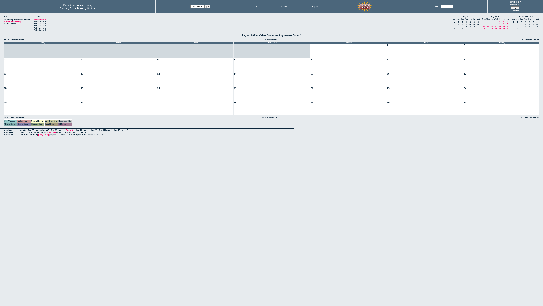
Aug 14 (102, 130)
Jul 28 (43, 132)
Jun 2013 (24, 134)
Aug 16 (117, 130)
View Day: (8, 130)
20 (478, 25)
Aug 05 (31, 130)
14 (454, 25)
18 (470, 25)
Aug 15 (109, 130)
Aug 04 (23, 130)
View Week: (9, 132)
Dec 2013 (82, 134)
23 (462, 26)
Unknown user (515, 5)
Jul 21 (36, 132)
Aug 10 (70, 130)
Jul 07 (22, 132)
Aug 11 (79, 130)
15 (458, 25)
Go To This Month (269, 40)
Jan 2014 (91, 134)
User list (515, 11)
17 (466, 25)
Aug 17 (125, 130)
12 (474, 23)
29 (458, 28)
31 (466, 28)
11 (470, 23)
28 (454, 28)
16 (462, 25)
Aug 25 (75, 132)
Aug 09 (61, 130)
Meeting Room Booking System (78, 8)
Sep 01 (83, 132)
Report (315, 7)
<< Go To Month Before (14, 40)
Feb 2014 (100, 134)
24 (466, 26)
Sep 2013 (54, 134)
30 (462, 28)
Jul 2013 (33, 134)
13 (478, 23)
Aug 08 (54, 130)
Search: (437, 7)
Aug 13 (94, 130)
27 (478, 26)
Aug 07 (46, 130)
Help (256, 7)
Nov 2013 (73, 134)
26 (474, 26)
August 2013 (496, 16)
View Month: (9, 134)
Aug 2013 (43, 134)
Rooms (284, 7)
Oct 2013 (63, 134)
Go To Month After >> (530, 40)
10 (466, 23)
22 (458, 26)
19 (474, 25)
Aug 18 (68, 132)
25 (470, 26)
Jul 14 (29, 132)
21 (454, 26)
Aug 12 (86, 130)
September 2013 (526, 16)
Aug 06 (38, 130)
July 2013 (466, 16)
